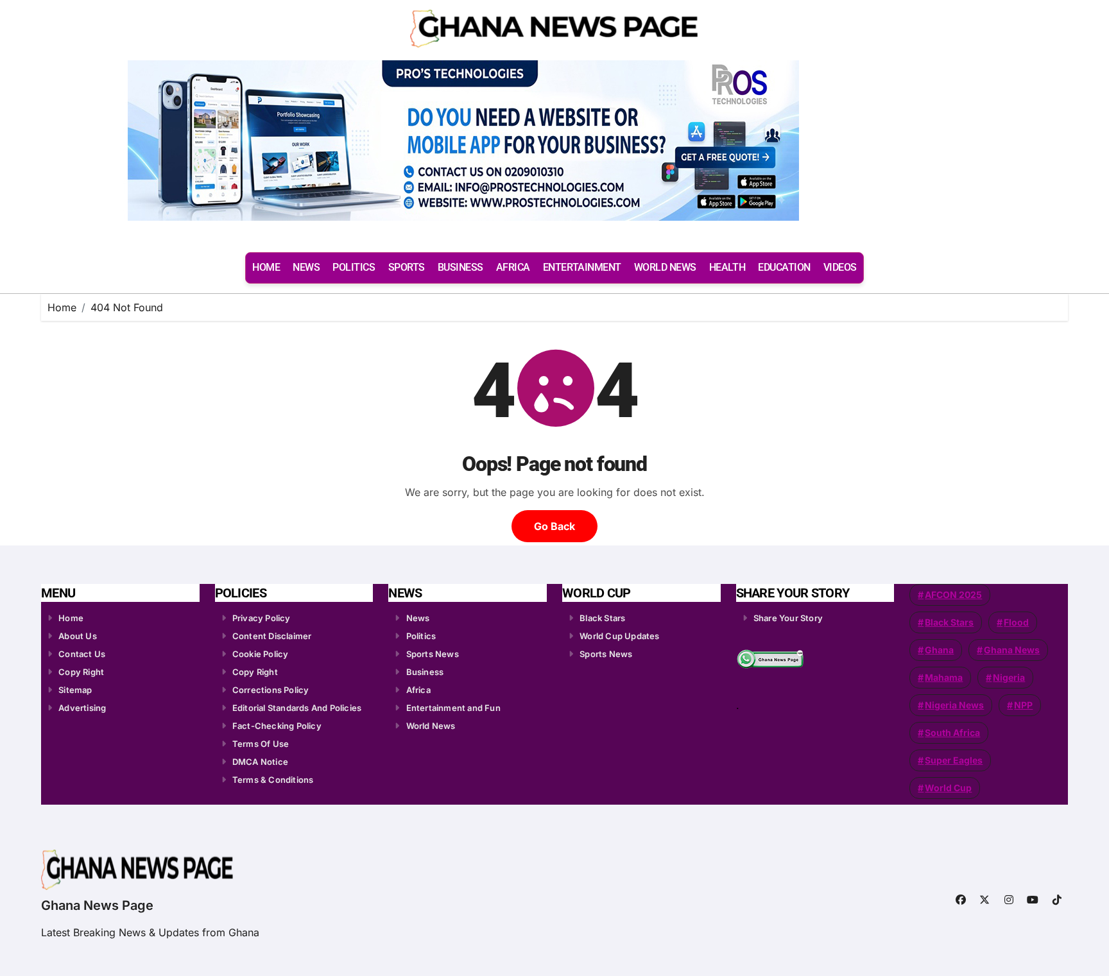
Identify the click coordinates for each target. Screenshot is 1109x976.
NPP (1023, 704)
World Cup (948, 787)
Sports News (432, 654)
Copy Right (81, 672)
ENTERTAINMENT (582, 267)
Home (70, 618)
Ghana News (1012, 649)
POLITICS (353, 267)
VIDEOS (840, 267)
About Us (77, 636)
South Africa (952, 732)
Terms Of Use (260, 744)
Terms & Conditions (273, 780)
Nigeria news (954, 704)
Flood (1016, 622)
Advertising (82, 708)
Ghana (939, 649)
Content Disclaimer (272, 636)
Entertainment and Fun (453, 708)
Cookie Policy (260, 654)
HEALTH (727, 267)
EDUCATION (784, 267)
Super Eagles (954, 760)
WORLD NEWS (665, 267)
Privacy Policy (261, 618)
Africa (418, 690)
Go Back (554, 526)
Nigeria (1009, 677)
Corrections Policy (270, 690)
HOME (266, 267)
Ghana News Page (97, 905)
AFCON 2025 (953, 594)
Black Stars (602, 618)
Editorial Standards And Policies (296, 708)
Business (425, 672)
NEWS (306, 267)
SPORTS (406, 267)
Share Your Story (788, 618)
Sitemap (75, 690)
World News (431, 726)
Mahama (944, 677)
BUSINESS (460, 267)
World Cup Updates (619, 636)
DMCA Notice (260, 762)
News (418, 618)
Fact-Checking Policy (277, 726)
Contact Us (81, 654)
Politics (421, 636)
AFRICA (513, 267)
